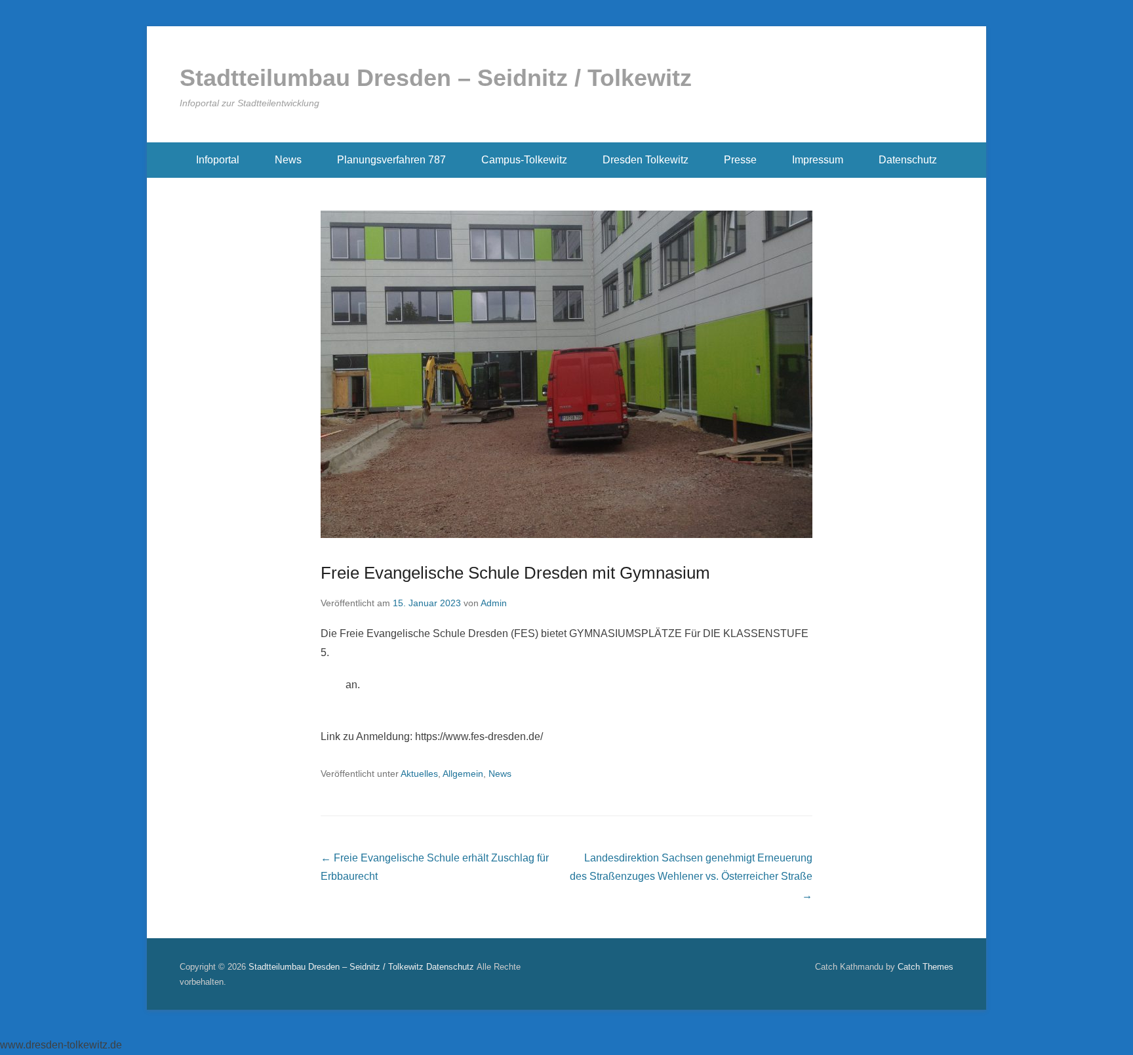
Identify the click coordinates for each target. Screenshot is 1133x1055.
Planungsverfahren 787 (391, 159)
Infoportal (217, 159)
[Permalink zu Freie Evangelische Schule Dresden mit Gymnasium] (566, 374)
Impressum (817, 159)
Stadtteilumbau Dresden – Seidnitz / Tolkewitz (436, 77)
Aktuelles (419, 773)
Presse (740, 159)
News (288, 159)
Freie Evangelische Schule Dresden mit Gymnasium (515, 573)
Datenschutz (908, 159)
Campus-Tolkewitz (524, 159)
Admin (494, 603)
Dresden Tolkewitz (645, 159)
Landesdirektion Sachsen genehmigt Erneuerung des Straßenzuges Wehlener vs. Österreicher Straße (691, 876)
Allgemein (463, 773)
